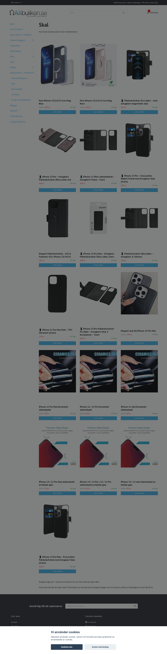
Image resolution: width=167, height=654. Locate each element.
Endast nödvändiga (100, 647)
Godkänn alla (66, 647)
